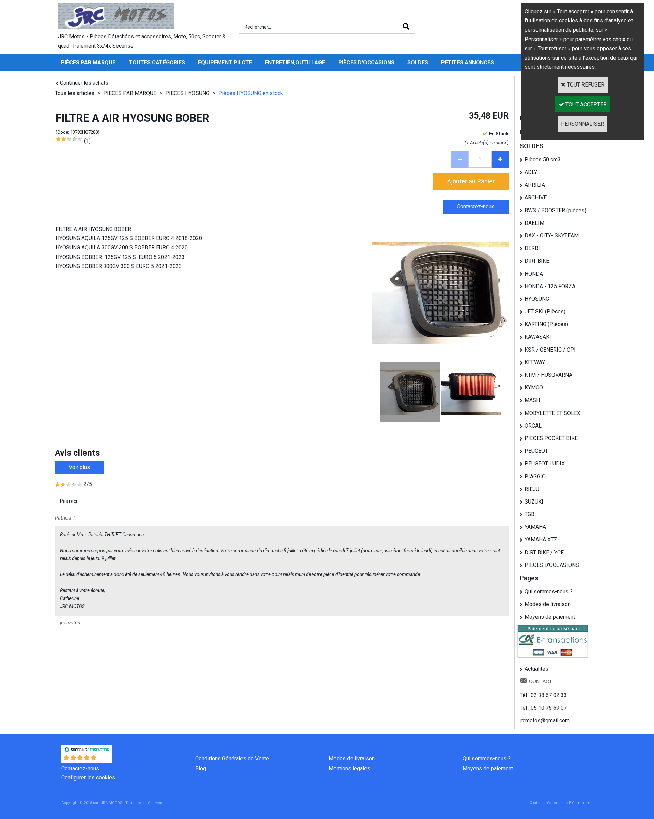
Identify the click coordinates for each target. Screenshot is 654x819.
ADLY (531, 172)
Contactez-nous (80, 768)
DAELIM (534, 223)
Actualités (536, 669)
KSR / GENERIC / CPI (550, 349)
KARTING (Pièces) (546, 324)
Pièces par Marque (88, 62)
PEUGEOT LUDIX (545, 463)
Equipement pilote (225, 62)
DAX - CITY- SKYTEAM (552, 235)
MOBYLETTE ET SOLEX (552, 413)
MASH (532, 400)
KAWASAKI (538, 337)
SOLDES (417, 62)
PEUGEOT (536, 451)
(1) (87, 141)
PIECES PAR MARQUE (130, 93)
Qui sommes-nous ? (549, 591)
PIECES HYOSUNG (187, 93)
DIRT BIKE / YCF (544, 552)
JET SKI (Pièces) (545, 311)
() (104, 759)
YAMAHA (535, 527)
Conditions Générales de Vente (232, 758)
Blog (200, 768)
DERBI (532, 248)
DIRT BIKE (537, 261)
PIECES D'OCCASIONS (552, 565)
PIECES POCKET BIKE (551, 438)
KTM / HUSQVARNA (548, 375)
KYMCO (534, 387)
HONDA (534, 274)
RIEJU (532, 489)
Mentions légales (349, 768)
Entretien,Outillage (295, 62)
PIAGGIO (535, 476)
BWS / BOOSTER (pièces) (555, 210)
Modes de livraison (548, 604)
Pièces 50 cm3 (543, 159)
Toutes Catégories (157, 62)
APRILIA (535, 185)
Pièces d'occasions (366, 62)
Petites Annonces (467, 62)
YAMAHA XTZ (541, 539)
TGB (529, 514)
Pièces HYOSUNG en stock (250, 93)
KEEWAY (535, 362)
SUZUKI (534, 501)
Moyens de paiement (550, 617)
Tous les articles (74, 93)
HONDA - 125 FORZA (550, 286)
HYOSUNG (537, 299)
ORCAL (533, 425)
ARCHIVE (536, 197)
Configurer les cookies (88, 777)
